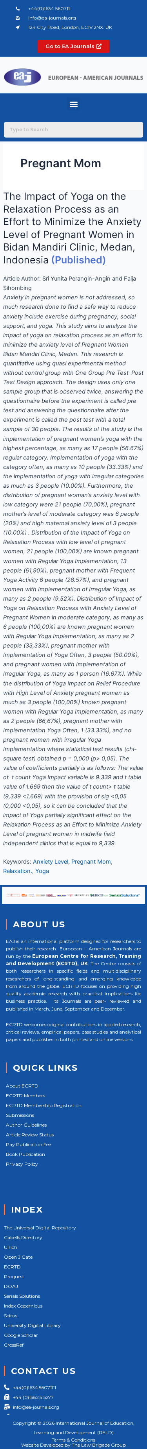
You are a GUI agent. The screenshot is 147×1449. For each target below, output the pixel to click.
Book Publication (25, 1154)
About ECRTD (22, 1086)
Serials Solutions (22, 1296)
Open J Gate (18, 1257)
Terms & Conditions (73, 1440)
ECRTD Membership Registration (44, 1105)
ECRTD (12, 1267)
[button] (73, 103)
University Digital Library (32, 1325)
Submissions (20, 1115)
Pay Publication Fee (28, 1144)
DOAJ (11, 1286)
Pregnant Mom (91, 861)
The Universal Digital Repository (40, 1228)
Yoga (42, 871)
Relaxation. (17, 871)
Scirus (10, 1315)
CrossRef (14, 1345)
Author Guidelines (26, 1125)
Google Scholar (21, 1335)
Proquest (14, 1276)
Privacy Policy (22, 1164)
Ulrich (10, 1247)
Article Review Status (30, 1135)
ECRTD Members (25, 1095)
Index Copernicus (23, 1306)
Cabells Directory (23, 1237)
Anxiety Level (50, 861)
